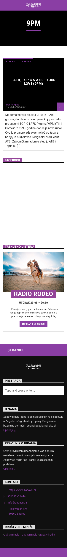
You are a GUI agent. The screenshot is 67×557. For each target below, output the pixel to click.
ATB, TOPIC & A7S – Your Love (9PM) (34, 81)
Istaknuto (11, 61)
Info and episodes (33, 324)
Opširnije (8, 430)
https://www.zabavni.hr (22, 490)
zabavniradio (11, 534)
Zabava (26, 61)
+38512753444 (16, 496)
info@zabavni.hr (17, 502)
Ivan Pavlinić (12, 104)
